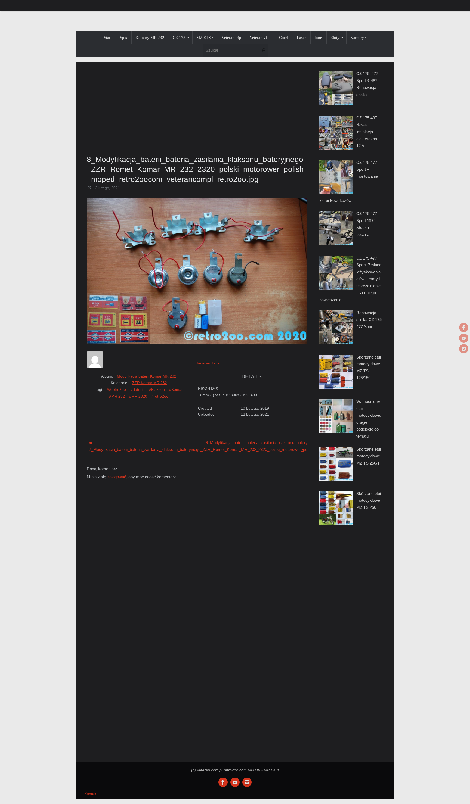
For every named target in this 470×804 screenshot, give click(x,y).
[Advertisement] (197, 107)
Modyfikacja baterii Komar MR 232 (146, 376)
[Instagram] (463, 348)
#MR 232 (117, 396)
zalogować (116, 477)
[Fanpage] (463, 327)
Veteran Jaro (208, 363)
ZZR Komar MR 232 (149, 383)
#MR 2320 (138, 396)
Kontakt (90, 794)
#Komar (176, 389)
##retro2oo (116, 389)
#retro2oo (159, 396)
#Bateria (137, 389)
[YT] (463, 338)
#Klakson (157, 389)
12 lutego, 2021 (106, 188)
